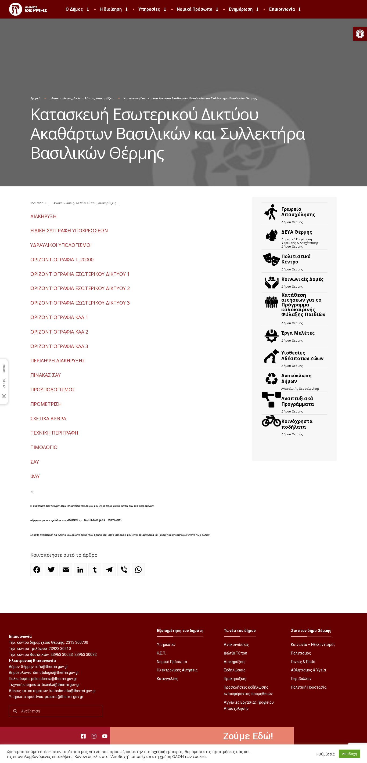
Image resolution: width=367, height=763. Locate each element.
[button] (360, 34)
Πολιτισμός (301, 653)
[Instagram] (94, 736)
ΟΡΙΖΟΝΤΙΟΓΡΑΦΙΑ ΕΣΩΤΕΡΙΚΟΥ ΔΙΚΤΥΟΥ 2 (80, 288)
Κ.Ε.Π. (161, 653)
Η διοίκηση (111, 9)
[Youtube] (104, 736)
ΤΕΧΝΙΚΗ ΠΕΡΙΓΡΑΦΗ (54, 432)
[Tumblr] (95, 572)
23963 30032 (85, 654)
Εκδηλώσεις (235, 670)
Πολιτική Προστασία (308, 687)
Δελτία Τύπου (84, 98)
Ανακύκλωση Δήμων (296, 378)
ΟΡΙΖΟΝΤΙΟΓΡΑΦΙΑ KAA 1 (59, 317)
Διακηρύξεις (105, 98)
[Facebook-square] (83, 736)
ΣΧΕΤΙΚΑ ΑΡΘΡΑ (48, 418)
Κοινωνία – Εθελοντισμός (313, 644)
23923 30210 (60, 648)
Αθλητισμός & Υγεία (308, 670)
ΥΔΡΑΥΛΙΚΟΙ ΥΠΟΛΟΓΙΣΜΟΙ (61, 245)
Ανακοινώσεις (61, 98)
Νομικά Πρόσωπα (194, 9)
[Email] (66, 572)
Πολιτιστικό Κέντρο (296, 259)
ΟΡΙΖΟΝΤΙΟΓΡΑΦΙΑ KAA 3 (59, 346)
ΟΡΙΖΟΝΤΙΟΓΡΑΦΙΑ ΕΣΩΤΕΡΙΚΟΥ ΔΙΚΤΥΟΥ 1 (80, 274)
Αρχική (35, 98)
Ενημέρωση (241, 9)
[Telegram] (110, 572)
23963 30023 (62, 654)
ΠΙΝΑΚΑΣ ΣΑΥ (45, 375)
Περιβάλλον (301, 679)
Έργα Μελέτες (298, 333)
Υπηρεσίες (149, 9)
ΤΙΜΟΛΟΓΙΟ (43, 447)
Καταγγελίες (167, 679)
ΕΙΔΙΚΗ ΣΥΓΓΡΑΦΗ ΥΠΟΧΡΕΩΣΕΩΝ (69, 230)
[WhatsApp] (139, 572)
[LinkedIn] (81, 572)
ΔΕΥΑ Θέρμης (296, 232)
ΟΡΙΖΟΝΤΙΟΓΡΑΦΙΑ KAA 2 (59, 331)
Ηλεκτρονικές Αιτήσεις (177, 670)
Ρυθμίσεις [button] (325, 753)
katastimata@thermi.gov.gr (72, 691)
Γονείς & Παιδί (303, 662)
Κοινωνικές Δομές (302, 279)
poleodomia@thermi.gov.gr (54, 679)
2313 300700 (77, 642)
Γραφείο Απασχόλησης (298, 212)
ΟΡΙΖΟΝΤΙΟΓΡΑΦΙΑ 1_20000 (61, 259)
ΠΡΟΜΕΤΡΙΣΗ (46, 404)
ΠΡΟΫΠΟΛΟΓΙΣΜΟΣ (52, 389)
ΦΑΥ (35, 476)
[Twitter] (52, 572)
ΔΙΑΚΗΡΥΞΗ (43, 216)
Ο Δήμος (74, 9)
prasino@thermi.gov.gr (64, 697)
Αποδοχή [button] (349, 753)
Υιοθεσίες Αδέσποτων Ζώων (302, 355)
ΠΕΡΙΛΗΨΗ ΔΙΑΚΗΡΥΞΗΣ (57, 360)
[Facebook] (37, 572)
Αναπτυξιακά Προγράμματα (297, 401)
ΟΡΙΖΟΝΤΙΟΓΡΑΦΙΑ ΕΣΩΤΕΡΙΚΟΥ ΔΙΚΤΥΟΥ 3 (80, 302)
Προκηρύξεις (235, 679)
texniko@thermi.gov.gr (61, 684)
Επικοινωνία (282, 9)
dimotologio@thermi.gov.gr (56, 672)
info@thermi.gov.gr (51, 666)
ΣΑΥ (34, 461)
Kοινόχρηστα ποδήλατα (297, 424)
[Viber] (124, 572)
